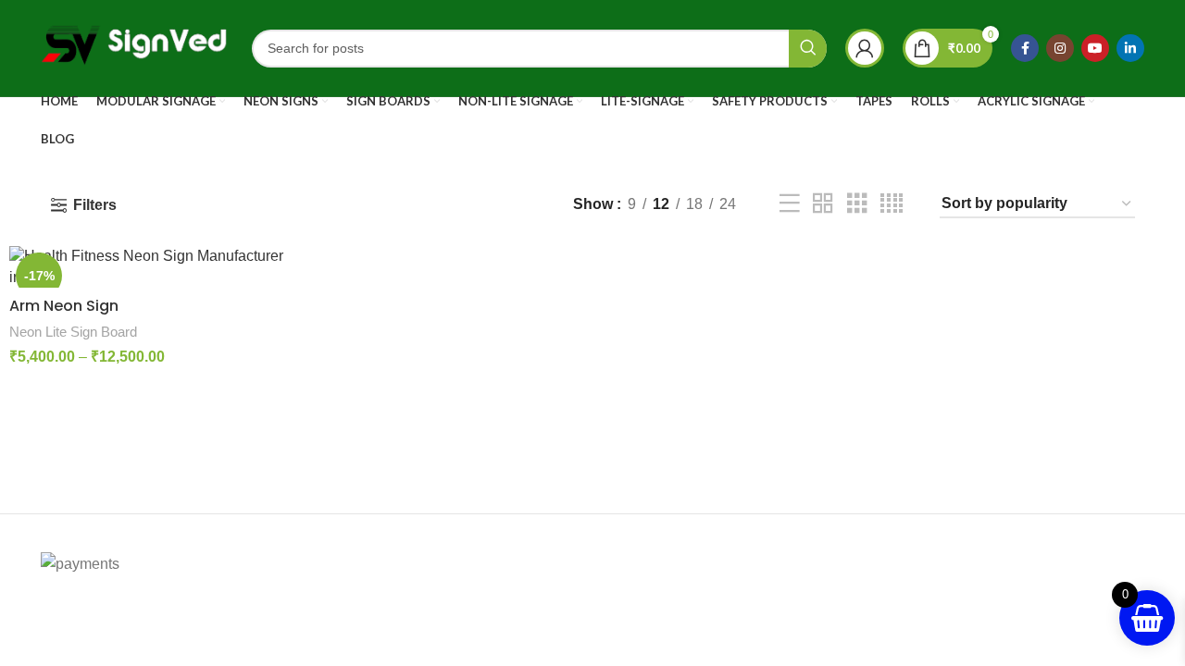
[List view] (790, 204)
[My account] (864, 48)
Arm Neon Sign (63, 305)
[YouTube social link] (1095, 48)
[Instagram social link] (1060, 48)
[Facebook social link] (1025, 48)
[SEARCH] (808, 49)
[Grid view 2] (823, 204)
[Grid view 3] (857, 204)
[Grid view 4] (891, 204)
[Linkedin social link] (1130, 48)
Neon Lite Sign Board (73, 331)
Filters (95, 205)
